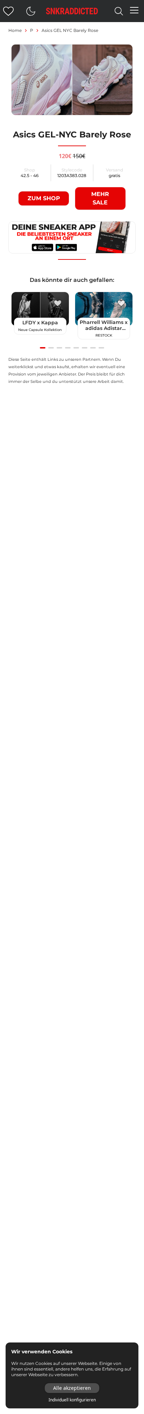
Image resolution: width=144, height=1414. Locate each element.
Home (15, 30)
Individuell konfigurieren (72, 1400)
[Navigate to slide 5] (76, 348)
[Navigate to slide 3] (59, 348)
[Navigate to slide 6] (84, 348)
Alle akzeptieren (72, 1388)
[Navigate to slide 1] (42, 348)
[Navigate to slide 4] (68, 348)
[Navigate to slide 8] (101, 348)
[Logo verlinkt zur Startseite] (72, 11)
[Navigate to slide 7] (93, 348)
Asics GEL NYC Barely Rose (70, 30)
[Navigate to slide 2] (51, 348)
